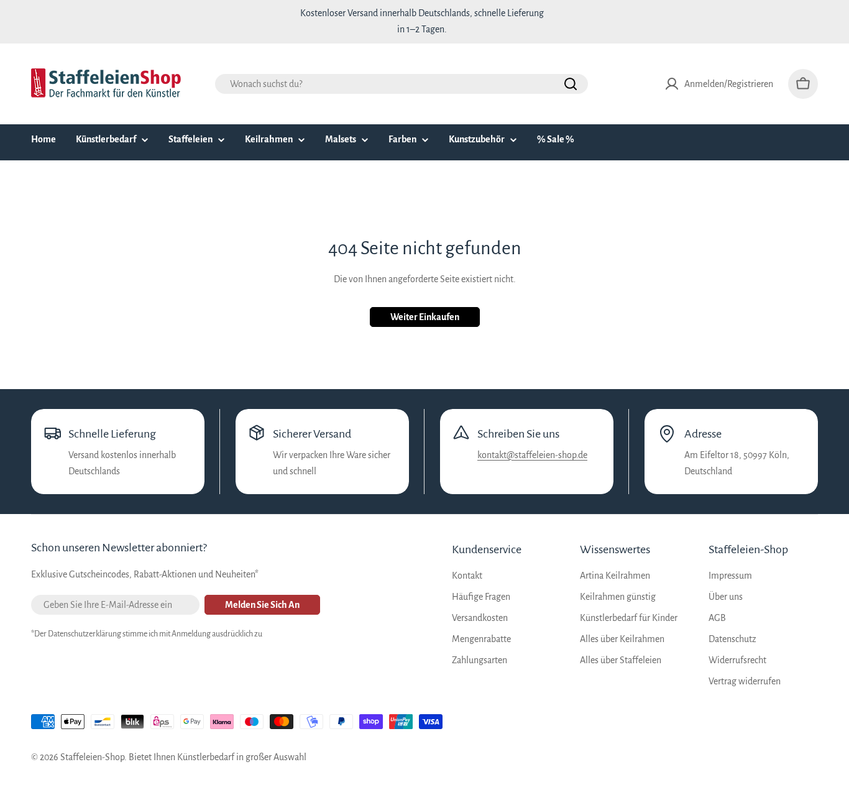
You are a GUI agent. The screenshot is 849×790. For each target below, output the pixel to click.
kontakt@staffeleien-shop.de (532, 455)
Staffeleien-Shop (92, 757)
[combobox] (401, 84)
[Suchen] (570, 83)
